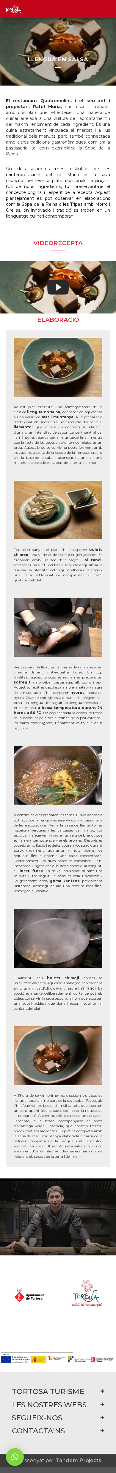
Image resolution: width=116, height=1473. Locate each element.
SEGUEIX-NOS (37, 1417)
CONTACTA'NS (38, 1431)
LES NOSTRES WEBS (49, 1404)
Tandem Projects (78, 1460)
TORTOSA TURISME (48, 1391)
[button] (15, 1457)
